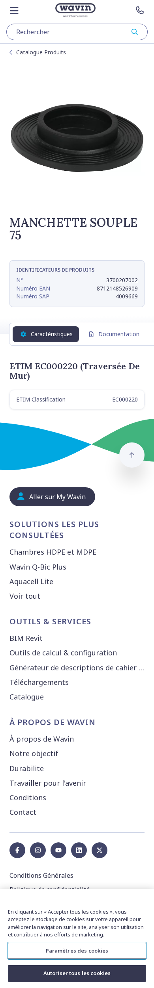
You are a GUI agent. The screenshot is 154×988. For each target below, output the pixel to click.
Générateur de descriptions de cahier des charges (78, 667)
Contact (22, 812)
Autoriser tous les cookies (77, 973)
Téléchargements (39, 682)
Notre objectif (33, 753)
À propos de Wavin (41, 739)
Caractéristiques (52, 334)
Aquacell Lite (31, 581)
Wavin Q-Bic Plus (37, 567)
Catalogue (26, 696)
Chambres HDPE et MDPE (52, 552)
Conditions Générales (41, 875)
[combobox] (77, 32)
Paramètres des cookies (77, 950)
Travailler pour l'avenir (47, 783)
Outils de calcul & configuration (63, 652)
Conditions (27, 797)
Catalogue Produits (41, 52)
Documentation (118, 334)
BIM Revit (26, 638)
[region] (77, 938)
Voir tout (24, 596)
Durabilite (26, 768)
